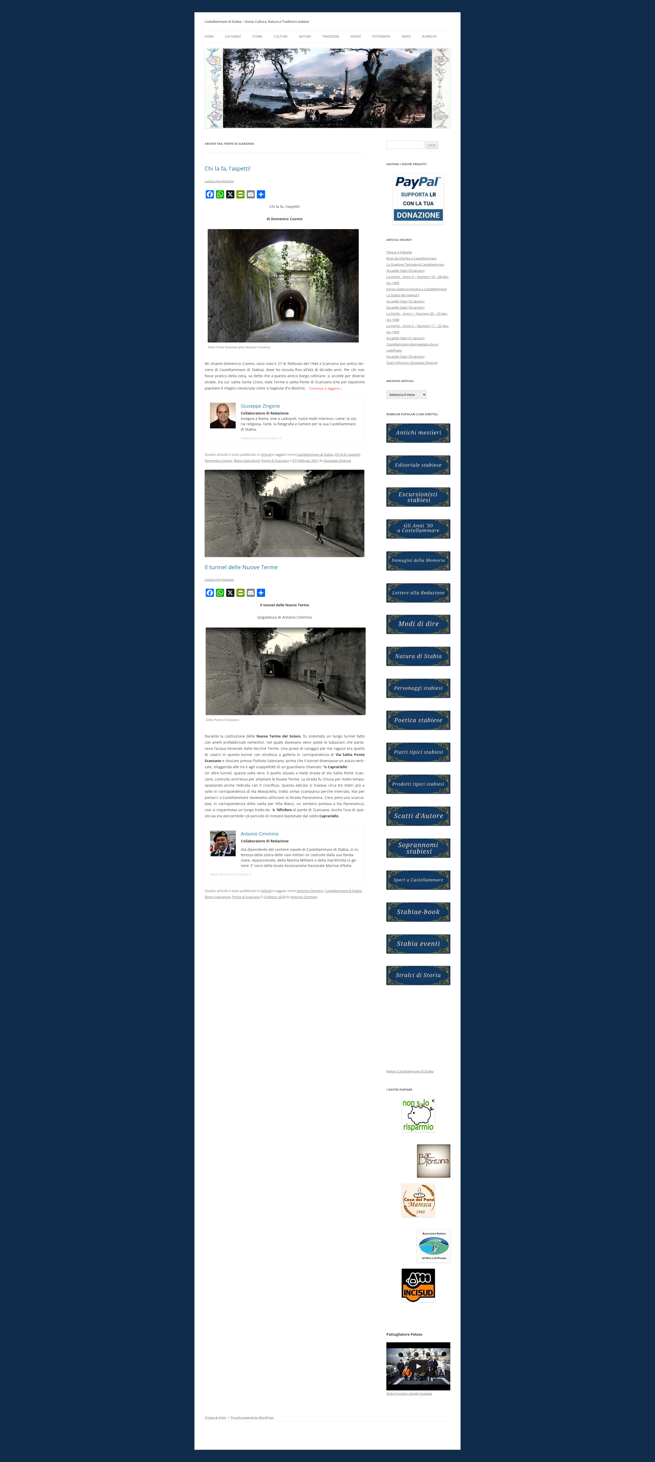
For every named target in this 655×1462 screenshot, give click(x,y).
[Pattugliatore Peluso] (418, 1366)
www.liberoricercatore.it (261, 438)
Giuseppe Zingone (337, 460)
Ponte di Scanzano (275, 460)
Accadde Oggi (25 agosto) (405, 301)
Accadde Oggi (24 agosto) (405, 307)
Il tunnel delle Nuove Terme (241, 567)
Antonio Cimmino (310, 890)
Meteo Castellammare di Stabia (410, 1071)
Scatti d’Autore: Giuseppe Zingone (412, 362)
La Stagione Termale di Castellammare (415, 264)
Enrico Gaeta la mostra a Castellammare (416, 289)
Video (406, 36)
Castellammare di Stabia (315, 454)
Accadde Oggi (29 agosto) (405, 270)
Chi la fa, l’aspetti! (228, 168)
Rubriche (429, 36)
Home (209, 36)
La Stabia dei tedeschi (402, 295)
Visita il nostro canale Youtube (409, 1393)
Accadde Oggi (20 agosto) (405, 356)
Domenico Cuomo (218, 460)
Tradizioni (330, 36)
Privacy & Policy (215, 1417)
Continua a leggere (326, 388)
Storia (257, 36)
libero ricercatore (247, 460)
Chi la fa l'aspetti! (347, 454)
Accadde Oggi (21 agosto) (405, 338)
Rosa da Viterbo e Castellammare (411, 258)
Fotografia (381, 36)
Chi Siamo (233, 36)
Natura (305, 36)
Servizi (355, 36)
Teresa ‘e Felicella (399, 252)
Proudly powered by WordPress (252, 1417)
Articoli (266, 454)
